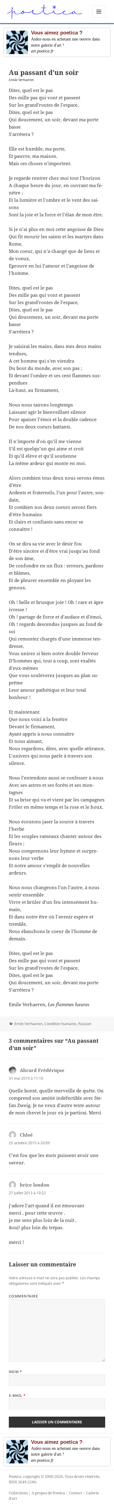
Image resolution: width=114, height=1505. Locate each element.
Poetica (15, 1476)
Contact (75, 1493)
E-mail (17, 1395)
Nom (15, 1371)
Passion (84, 1023)
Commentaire (23, 1296)
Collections (18, 1493)
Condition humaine (60, 1023)
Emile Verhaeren (28, 1023)
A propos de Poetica (48, 1493)
